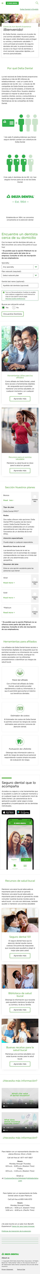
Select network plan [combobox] (11, 275)
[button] (8, 812)
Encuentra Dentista (12, 314)
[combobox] (20, 266)
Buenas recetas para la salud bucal (20, 1048)
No (17, 307)
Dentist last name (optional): (13, 281)
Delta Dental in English (29, 9)
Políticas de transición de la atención (16, 1231)
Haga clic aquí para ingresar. (23, 1226)
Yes (7, 307)
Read (8, 500)
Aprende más (20, 399)
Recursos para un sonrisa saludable (20, 458)
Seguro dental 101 (20, 936)
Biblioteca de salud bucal (20, 994)
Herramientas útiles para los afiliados (20, 376)
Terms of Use (21, 1269)
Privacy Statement (7, 1269)
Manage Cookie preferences (15, 299)
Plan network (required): (11, 271)
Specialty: (5, 263)
